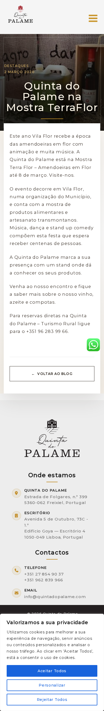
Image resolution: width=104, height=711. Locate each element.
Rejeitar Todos (52, 699)
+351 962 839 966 (43, 579)
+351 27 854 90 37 (44, 574)
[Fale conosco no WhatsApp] (93, 344)
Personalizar (52, 685)
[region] (52, 662)
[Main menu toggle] (93, 18)
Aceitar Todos (52, 670)
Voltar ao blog (54, 374)
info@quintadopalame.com (55, 596)
